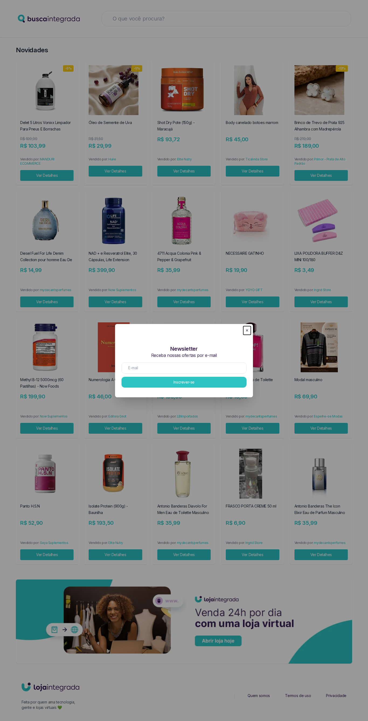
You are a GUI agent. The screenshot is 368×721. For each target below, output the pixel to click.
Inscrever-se (184, 382)
